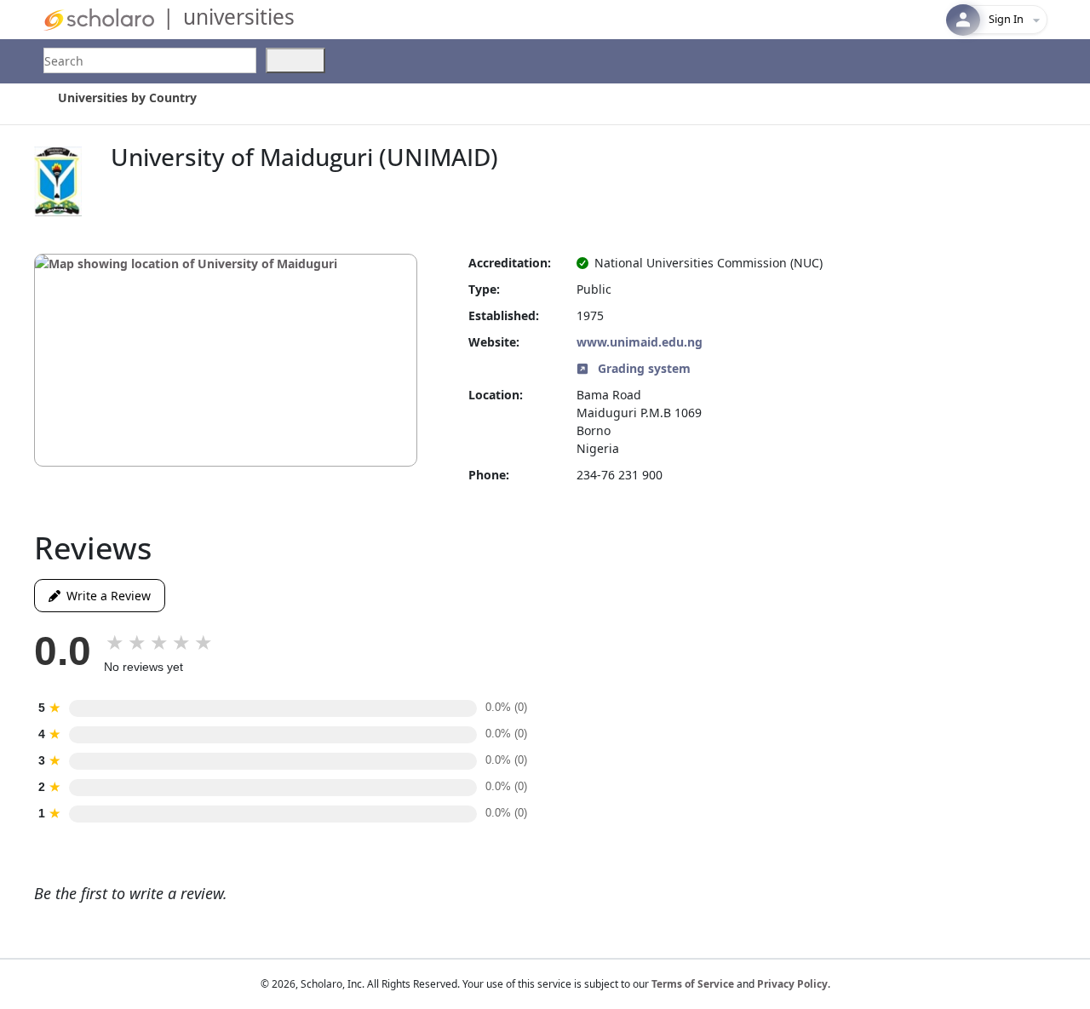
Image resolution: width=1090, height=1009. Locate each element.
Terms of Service (692, 984)
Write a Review (105, 596)
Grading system (642, 368)
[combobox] (149, 60)
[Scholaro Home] (98, 18)
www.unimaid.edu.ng (640, 342)
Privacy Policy (792, 984)
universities (239, 17)
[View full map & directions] (225, 360)
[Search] (295, 60)
